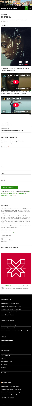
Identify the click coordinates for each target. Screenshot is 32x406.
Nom (2, 167)
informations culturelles (6, 361)
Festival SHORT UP (5, 355)
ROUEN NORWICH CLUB (9, 8)
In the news (4, 14)
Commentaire (5, 146)
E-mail (3, 173)
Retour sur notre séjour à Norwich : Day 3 (11, 306)
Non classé (3, 367)
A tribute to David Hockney (7, 314)
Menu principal (30, 8)
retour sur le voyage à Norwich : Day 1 (10, 312)
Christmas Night (13, 325)
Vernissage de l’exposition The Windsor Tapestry (19, 330)
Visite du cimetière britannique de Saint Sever (12, 129)
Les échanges (4, 364)
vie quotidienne (4, 372)
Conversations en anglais (7, 353)
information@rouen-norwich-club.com (10, 232)
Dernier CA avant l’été (6, 124)
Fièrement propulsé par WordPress (8, 404)
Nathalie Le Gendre (14, 20)
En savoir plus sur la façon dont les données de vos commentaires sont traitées (15, 193)
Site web (3, 180)
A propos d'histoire (5, 350)
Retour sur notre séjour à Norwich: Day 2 (11, 309)
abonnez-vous (6, 382)
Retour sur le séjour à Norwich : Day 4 (10, 303)
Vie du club (3, 370)
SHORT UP (8, 285)
